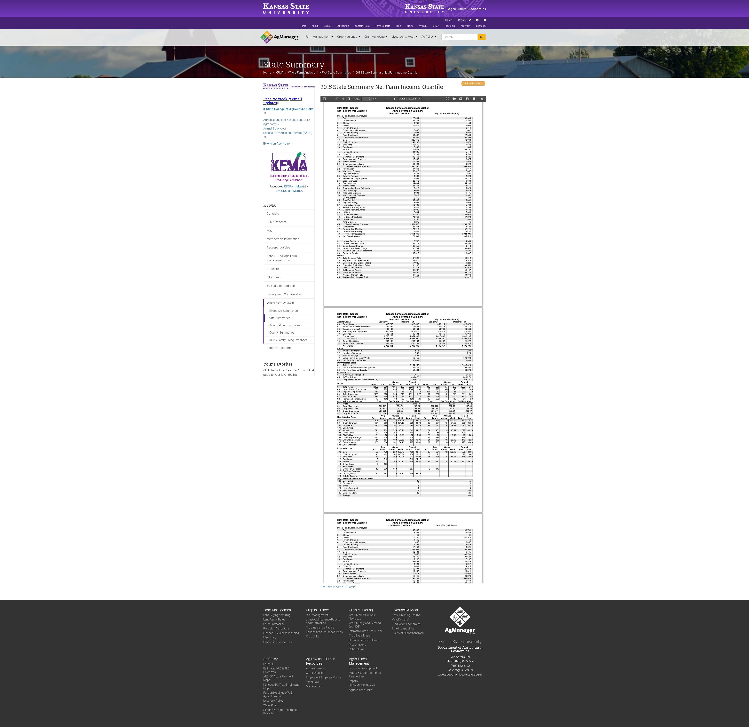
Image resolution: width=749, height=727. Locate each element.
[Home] (279, 37)
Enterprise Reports (279, 348)
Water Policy (271, 705)
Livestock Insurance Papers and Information (323, 621)
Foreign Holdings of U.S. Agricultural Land (278, 694)
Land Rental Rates (274, 619)
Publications (356, 649)
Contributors (342, 26)
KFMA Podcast (276, 222)
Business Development (363, 668)
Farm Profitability (273, 624)
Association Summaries (285, 325)
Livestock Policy (273, 700)
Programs (450, 26)
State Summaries (278, 318)
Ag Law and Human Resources (320, 661)
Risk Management (317, 615)
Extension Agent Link (276, 143)
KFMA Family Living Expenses (288, 340)
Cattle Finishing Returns (406, 615)
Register (462, 20)
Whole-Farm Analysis (301, 72)
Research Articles (278, 247)
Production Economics (277, 642)
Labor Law (312, 682)
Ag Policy (428, 36)
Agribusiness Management (359, 661)
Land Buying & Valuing (276, 615)
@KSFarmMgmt (295, 186)
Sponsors (481, 26)
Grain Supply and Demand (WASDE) (365, 624)
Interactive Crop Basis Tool (365, 631)
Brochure (273, 269)
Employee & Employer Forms (324, 677)
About (315, 26)
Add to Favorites (473, 83)
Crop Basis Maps (359, 635)
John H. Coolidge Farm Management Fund (282, 258)
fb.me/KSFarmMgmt (289, 191)
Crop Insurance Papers (320, 627)
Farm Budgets (382, 26)
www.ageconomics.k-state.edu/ (460, 674)
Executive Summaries (283, 310)
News (410, 26)
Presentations (357, 644)
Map (269, 230)
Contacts (273, 213)
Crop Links (312, 636)
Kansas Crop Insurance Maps (324, 632)
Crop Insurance (347, 36)
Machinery (269, 637)
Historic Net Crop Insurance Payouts (280, 711)
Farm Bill (268, 664)
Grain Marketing (374, 36)
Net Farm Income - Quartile (338, 587)
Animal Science (274, 128)
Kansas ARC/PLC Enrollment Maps (281, 686)
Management (314, 686)
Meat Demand (400, 619)
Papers (353, 681)
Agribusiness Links (360, 689)
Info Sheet (273, 277)
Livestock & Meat (403, 36)
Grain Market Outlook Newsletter (362, 616)
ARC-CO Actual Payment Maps (278, 678)
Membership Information (283, 239)
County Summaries (281, 332)
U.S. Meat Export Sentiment (408, 633)
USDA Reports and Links (364, 640)
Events (327, 26)
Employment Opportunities (284, 294)
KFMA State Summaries (335, 72)
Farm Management (318, 36)
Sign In (448, 20)
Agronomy (271, 124)
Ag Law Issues (315, 668)
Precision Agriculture (276, 628)
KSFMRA (465, 26)
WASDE (423, 26)
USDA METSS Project (362, 685)
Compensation (315, 672)
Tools (398, 26)
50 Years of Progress (281, 286)
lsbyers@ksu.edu (460, 670)
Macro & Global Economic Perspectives (365, 674)
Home (303, 26)
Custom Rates (362, 26)
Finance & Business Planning (281, 633)
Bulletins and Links (403, 628)
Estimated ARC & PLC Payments (276, 670)
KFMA (435, 26)
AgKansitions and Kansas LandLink (287, 120)
